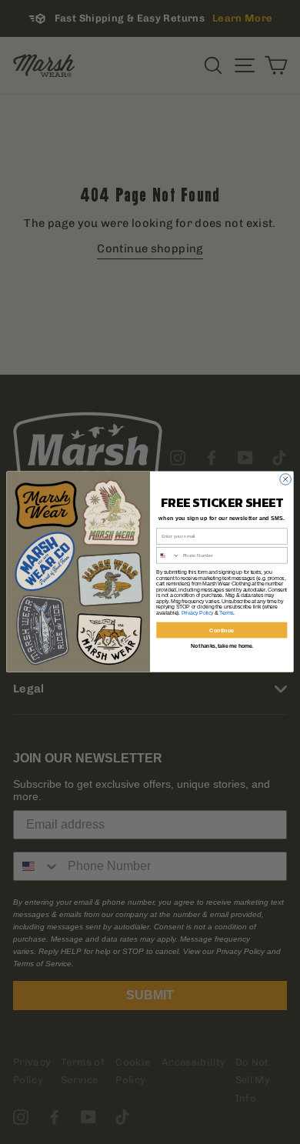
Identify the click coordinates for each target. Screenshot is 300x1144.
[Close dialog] (286, 479)
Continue (221, 630)
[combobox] (168, 555)
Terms (226, 612)
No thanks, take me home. (222, 646)
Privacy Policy (198, 612)
